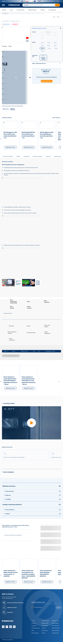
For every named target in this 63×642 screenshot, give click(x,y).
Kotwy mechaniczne (56, 628)
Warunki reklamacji (45, 620)
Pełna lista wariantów (37, 156)
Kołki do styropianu (55, 630)
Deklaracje (33, 495)
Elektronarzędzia (55, 623)
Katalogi (33, 513)
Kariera (33, 630)
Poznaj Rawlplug (52, 9)
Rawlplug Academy (32, 9)
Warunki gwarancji (35, 632)
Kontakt (33, 620)
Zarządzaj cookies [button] (55, 632)
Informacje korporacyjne (34, 624)
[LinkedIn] (10, 627)
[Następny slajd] (59, 139)
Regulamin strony (55, 620)
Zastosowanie (26, 156)
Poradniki (42, 9)
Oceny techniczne (33, 491)
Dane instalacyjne (8, 472)
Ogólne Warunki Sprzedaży (45, 627)
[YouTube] (3, 627)
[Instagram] (14, 627)
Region (3, 1)
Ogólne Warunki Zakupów (45, 631)
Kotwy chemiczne (55, 625)
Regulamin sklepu (45, 623)
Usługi (11, 9)
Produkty (4, 9)
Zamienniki (48, 156)
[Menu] (3, 5)
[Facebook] (7, 627)
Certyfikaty (33, 499)
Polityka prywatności (36, 628)
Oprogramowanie (20, 9)
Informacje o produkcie (8, 156)
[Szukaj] (57, 5)
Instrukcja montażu (9, 403)
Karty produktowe (33, 509)
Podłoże (18, 156)
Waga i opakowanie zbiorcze (39, 63)
